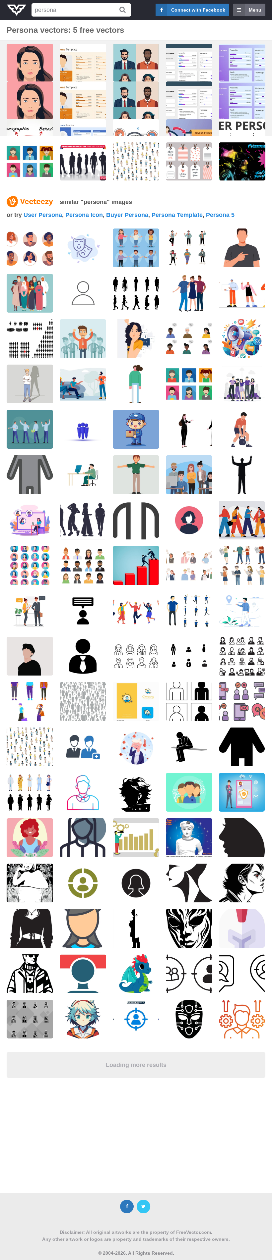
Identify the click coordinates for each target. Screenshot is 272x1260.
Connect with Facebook (198, 10)
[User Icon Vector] (83, 656)
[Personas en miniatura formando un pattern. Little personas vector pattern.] (30, 747)
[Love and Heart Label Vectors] (189, 161)
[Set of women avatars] (136, 656)
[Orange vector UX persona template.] (83, 71)
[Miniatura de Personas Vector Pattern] (136, 161)
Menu (255, 10)
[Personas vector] (30, 161)
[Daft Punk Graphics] (242, 161)
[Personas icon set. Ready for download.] (189, 384)
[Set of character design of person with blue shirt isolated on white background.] (189, 610)
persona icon (84, 215)
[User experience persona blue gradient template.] (242, 71)
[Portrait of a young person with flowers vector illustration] (30, 837)
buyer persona (127, 215)
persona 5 (220, 215)
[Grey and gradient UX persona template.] (189, 71)
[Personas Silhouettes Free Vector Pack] (83, 161)
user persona (43, 215)
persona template (177, 215)
